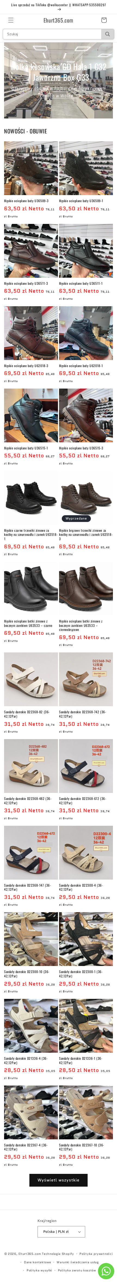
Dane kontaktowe (37, 1262)
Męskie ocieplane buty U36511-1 (81, 283)
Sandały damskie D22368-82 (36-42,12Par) (27, 714)
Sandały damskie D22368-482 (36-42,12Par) (28, 800)
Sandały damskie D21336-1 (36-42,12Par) (80, 1060)
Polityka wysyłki (39, 1270)
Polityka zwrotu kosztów (77, 1270)
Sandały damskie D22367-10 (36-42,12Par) (81, 1147)
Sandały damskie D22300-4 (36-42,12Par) (81, 887)
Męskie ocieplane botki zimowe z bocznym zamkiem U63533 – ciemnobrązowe (81, 625)
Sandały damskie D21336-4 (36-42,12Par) (26, 1060)
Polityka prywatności (96, 1254)
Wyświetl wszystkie (58, 1180)
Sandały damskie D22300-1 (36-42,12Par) (81, 974)
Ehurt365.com (30, 1254)
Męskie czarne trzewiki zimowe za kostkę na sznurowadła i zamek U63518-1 (31, 534)
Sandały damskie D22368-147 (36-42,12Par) (27, 887)
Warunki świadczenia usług (78, 1262)
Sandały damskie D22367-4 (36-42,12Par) (26, 1147)
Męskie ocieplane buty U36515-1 (26, 448)
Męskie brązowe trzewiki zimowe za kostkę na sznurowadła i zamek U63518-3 (86, 534)
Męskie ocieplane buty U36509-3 (26, 201)
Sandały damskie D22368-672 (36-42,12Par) (82, 800)
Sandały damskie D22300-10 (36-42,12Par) (27, 974)
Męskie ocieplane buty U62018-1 (81, 366)
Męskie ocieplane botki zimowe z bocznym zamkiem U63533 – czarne (28, 623)
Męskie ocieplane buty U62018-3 (26, 366)
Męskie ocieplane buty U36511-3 (26, 283)
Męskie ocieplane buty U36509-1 (81, 201)
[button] (11, 20)
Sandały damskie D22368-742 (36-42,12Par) (82, 714)
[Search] (107, 34)
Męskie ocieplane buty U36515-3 (81, 448)
